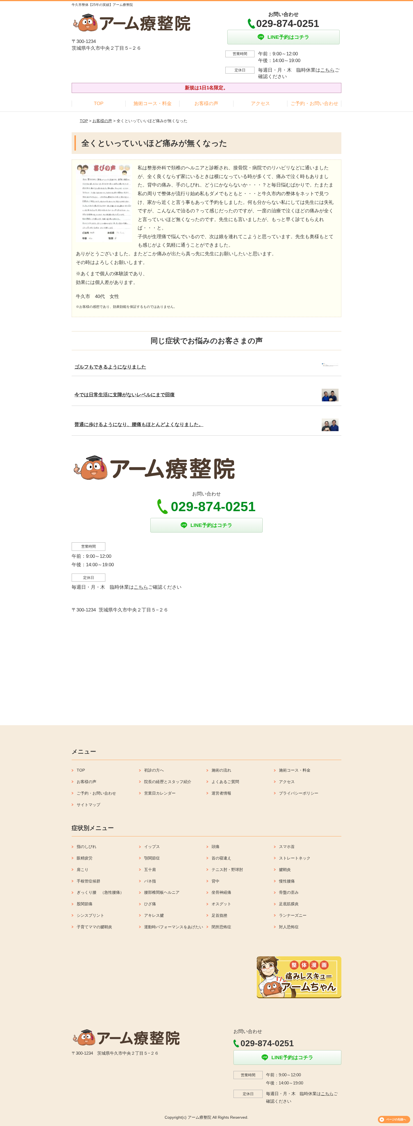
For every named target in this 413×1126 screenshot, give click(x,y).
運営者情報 (221, 793)
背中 (215, 881)
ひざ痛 (150, 904)
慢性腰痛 (287, 881)
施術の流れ (221, 770)
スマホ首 (287, 846)
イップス (152, 846)
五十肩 (150, 869)
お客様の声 (206, 103)
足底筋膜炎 (289, 904)
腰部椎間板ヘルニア (162, 892)
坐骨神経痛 (221, 892)
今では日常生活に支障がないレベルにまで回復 (124, 394)
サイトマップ (88, 804)
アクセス (260, 103)
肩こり (82, 869)
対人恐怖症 (289, 927)
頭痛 (215, 846)
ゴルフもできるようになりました (110, 367)
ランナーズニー (293, 915)
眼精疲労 (84, 858)
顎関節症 (152, 858)
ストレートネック (294, 858)
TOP (98, 103)
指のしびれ (86, 846)
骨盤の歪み (289, 892)
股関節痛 (84, 904)
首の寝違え (221, 858)
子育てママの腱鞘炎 (94, 927)
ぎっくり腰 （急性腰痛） (100, 892)
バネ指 (150, 881)
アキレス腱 (154, 915)
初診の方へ (154, 770)
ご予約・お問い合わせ (314, 103)
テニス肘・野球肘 (227, 869)
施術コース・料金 (152, 103)
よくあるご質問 (225, 781)
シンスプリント (90, 915)
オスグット (221, 904)
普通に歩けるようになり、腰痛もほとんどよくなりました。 (138, 424)
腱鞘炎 (285, 869)
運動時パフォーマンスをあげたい (173, 927)
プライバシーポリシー (298, 793)
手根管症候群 (88, 881)
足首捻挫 (219, 915)
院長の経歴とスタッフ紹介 (167, 781)
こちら (327, 70)
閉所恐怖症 (221, 927)
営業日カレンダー (160, 793)
